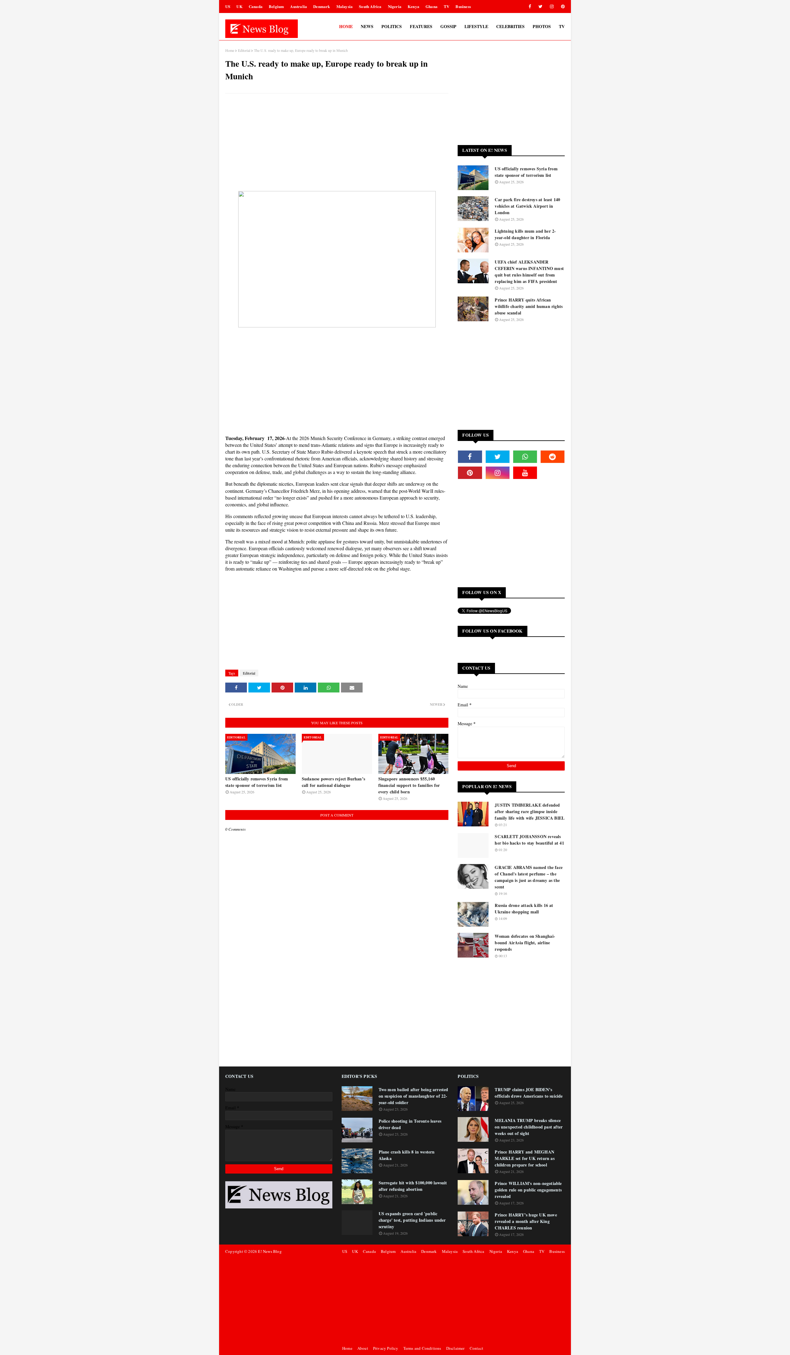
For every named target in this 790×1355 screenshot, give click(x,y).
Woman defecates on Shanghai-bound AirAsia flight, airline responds (525, 942)
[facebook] (529, 6)
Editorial (244, 50)
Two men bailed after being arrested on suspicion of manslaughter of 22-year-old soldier (413, 1096)
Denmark (321, 6)
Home (229, 50)
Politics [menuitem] (391, 26)
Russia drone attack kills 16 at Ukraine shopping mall (524, 908)
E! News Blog (269, 1251)
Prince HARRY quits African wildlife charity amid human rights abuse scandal (529, 306)
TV (446, 6)
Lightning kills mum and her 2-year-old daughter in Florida (525, 234)
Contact (476, 1348)
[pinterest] (562, 6)
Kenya (413, 6)
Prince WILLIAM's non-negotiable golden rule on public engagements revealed (528, 1189)
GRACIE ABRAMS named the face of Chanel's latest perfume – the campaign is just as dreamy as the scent (529, 877)
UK (239, 6)
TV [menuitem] (562, 26)
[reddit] (552, 456)
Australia (298, 6)
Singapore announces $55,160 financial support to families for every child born (409, 785)
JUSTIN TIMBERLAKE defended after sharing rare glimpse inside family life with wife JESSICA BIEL (529, 811)
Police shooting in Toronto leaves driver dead (410, 1124)
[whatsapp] (525, 456)
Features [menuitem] (421, 26)
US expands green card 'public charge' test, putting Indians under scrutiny (412, 1220)
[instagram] (552, 6)
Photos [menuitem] (542, 26)
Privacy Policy (385, 1348)
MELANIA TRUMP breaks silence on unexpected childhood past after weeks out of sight (529, 1127)
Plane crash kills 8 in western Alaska (407, 1155)
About (362, 1348)
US (227, 6)
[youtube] (525, 472)
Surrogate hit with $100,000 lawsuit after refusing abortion (413, 1185)
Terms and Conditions (422, 1348)
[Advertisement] (336, 143)
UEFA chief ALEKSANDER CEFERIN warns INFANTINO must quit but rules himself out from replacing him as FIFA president (529, 272)
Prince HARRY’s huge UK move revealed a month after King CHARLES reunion (526, 1221)
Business (463, 6)
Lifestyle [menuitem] (476, 26)
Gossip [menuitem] (448, 26)
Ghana (432, 6)
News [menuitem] (367, 26)
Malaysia (344, 6)
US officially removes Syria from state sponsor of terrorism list (256, 781)
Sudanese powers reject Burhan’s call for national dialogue (333, 781)
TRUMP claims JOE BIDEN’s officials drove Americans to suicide (529, 1092)
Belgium (276, 6)
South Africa (370, 6)
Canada (256, 6)
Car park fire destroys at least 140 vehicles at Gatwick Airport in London (527, 206)
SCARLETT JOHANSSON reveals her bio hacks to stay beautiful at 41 (529, 839)
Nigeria (394, 6)
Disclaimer (455, 1348)
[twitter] (540, 6)
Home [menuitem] (346, 26)
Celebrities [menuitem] (510, 26)
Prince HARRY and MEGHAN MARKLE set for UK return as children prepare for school (524, 1158)
